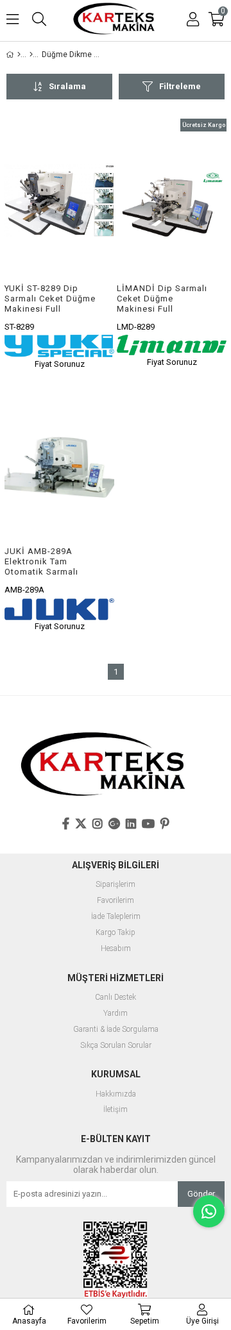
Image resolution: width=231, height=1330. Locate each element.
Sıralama (67, 86)
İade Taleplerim (116, 917)
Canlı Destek (115, 997)
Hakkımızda (116, 1094)
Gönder (201, 1194)
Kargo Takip (115, 933)
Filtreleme (180, 86)
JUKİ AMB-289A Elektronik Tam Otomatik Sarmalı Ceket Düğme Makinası (41, 561)
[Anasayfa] (19, 54)
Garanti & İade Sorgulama (115, 1029)
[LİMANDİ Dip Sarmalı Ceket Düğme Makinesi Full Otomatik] (172, 201)
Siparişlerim (115, 884)
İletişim (115, 1110)
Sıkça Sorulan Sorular (115, 1045)
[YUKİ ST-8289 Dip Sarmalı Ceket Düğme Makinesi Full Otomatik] (59, 201)
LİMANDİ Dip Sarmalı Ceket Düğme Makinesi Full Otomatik (162, 298)
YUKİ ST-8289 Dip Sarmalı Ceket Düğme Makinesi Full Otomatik (50, 298)
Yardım (115, 1013)
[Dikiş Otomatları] (31, 54)
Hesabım (116, 949)
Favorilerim (115, 900)
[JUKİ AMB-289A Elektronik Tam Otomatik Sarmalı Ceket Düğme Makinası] (59, 464)
